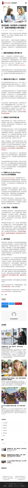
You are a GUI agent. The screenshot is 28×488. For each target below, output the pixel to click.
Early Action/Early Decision (8, 178)
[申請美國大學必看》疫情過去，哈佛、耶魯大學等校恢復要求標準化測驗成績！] (14, 368)
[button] (26, 3)
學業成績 (5, 425)
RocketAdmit (4, 291)
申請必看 (21, 30)
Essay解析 (5, 422)
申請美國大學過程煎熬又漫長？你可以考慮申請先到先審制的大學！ (20, 478)
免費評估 (5, 486)
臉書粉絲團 (10, 486)
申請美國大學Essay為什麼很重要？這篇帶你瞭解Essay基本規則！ (13, 148)
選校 (23, 247)
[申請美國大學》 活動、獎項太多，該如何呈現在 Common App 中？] (14, 336)
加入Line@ (16, 486)
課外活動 (5, 433)
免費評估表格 (7, 286)
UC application (22, 65)
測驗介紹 (5, 428)
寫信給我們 (22, 486)
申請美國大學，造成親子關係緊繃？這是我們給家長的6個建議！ (13, 233)
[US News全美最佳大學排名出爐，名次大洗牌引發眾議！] (14, 395)
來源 (6, 294)
